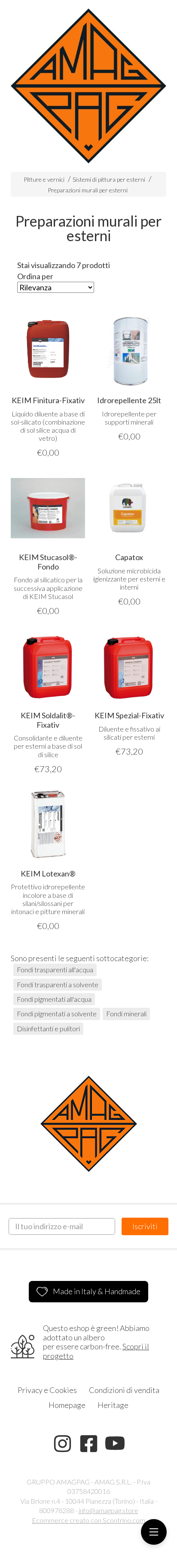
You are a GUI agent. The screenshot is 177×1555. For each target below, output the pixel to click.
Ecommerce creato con (88, 1520)
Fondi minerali (126, 1013)
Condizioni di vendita (124, 1390)
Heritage (113, 1405)
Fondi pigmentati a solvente (57, 1013)
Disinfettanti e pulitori (48, 1028)
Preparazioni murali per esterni (88, 190)
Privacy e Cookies (47, 1390)
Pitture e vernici (44, 179)
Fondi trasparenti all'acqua (55, 969)
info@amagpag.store (108, 1510)
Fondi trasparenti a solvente (57, 984)
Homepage (67, 1405)
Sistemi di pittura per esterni (109, 179)
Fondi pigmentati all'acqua (54, 999)
